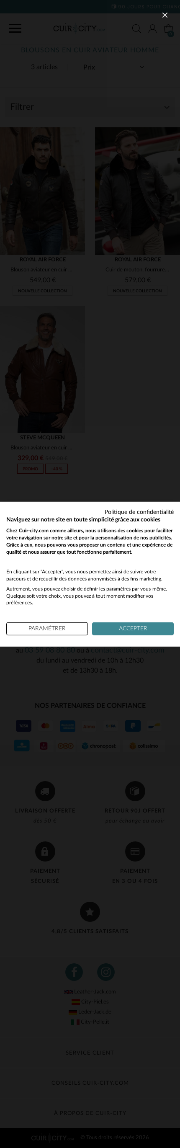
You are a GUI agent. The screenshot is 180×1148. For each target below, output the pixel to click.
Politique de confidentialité (139, 512)
